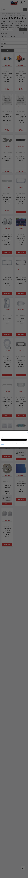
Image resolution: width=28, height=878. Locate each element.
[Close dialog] (27, 432)
